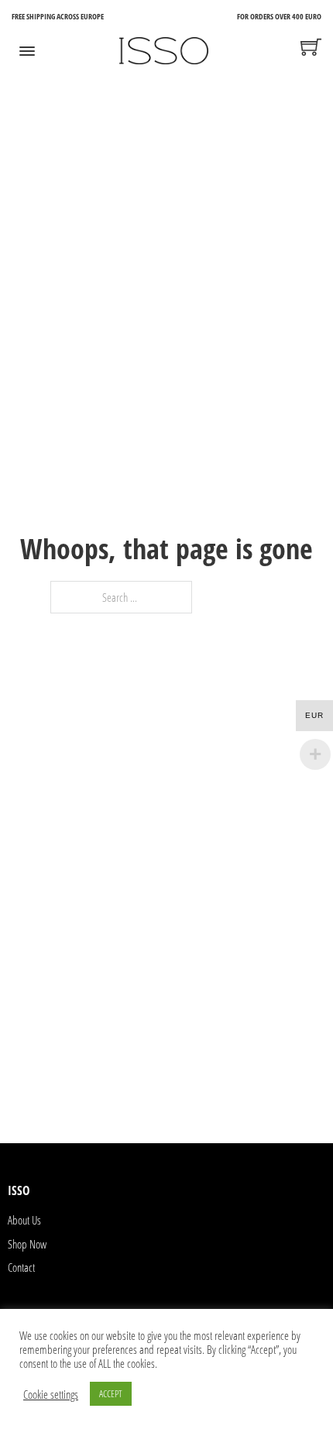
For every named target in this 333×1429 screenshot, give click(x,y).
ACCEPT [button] (110, 1393)
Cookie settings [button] (50, 1394)
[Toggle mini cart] (310, 46)
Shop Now (27, 1244)
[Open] (27, 51)
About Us (24, 1220)
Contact (21, 1267)
